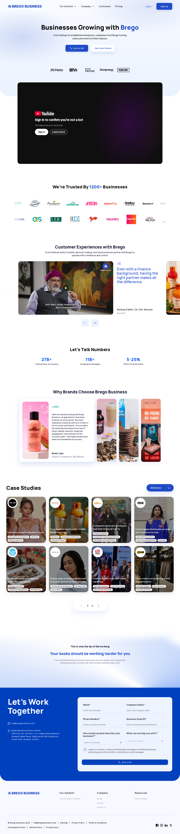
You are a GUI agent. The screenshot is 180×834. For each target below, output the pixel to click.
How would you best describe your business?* (101, 735)
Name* (87, 704)
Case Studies (141, 798)
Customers (105, 6)
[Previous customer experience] (85, 323)
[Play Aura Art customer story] (66, 288)
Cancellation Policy (17, 827)
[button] (120, 742)
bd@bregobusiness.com (23, 723)
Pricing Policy (52, 827)
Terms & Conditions (97, 822)
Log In (148, 6)
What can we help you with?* (142, 733)
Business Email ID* (136, 719)
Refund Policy (36, 827)
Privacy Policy (78, 822)
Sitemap (64, 822)
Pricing (119, 6)
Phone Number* (91, 719)
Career (100, 803)
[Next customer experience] (95, 323)
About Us (101, 807)
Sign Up (164, 6)
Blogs (99, 798)
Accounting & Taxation (70, 798)
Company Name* (136, 704)
